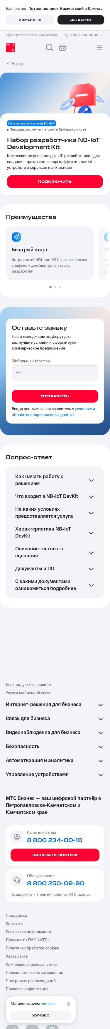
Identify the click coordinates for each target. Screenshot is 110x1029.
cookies (48, 1004)
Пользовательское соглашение (34, 973)
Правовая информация (27, 989)
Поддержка (22, 895)
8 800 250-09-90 (55, 883)
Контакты (14, 924)
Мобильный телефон (31, 361)
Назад (17, 64)
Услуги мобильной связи (29, 693)
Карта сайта (17, 956)
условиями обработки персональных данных (53, 412)
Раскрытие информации (28, 932)
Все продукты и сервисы (28, 685)
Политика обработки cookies (32, 948)
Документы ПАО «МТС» (28, 940)
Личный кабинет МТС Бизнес (64, 895)
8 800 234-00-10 (84, 35)
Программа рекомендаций (31, 981)
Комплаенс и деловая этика (31, 964)
